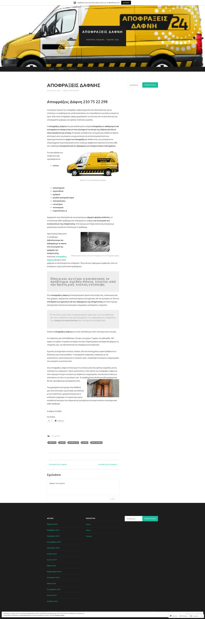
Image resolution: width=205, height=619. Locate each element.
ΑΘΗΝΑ (62, 442)
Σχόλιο (112, 499)
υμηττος (52, 442)
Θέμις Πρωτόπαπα (71, 91)
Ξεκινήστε (126, 2)
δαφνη (85, 442)
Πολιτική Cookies (59, 615)
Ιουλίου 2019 (52, 554)
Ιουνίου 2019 (52, 560)
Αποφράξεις (55, 436)
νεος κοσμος (97, 442)
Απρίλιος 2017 (52, 601)
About (61, 69)
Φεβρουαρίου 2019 (54, 572)
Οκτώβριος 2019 (53, 536)
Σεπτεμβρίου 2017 (54, 589)
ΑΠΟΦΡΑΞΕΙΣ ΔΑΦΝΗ (57, 465)
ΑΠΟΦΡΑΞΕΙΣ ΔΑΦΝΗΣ (108, 465)
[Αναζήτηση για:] (141, 518)
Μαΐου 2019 (51, 566)
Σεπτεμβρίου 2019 (54, 542)
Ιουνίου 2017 (52, 595)
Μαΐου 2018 (51, 583)
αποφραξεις (73, 442)
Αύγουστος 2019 (53, 548)
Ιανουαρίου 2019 (53, 577)
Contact (72, 69)
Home (51, 69)
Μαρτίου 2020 (52, 524)
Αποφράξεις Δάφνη (102, 32)
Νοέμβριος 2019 (53, 530)
